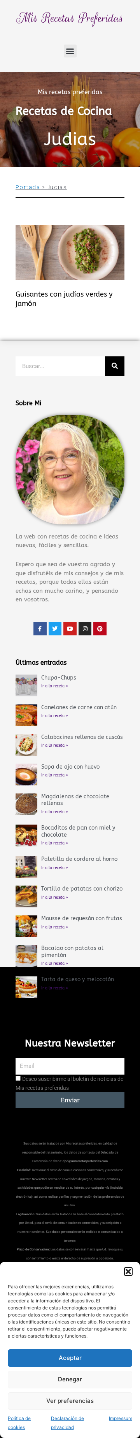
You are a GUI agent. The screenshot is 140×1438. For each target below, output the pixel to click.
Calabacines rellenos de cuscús (82, 737)
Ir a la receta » (54, 686)
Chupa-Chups (58, 677)
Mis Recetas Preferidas (70, 18)
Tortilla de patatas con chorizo (81, 888)
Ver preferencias (70, 1400)
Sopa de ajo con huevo (70, 767)
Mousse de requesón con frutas (81, 918)
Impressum (120, 1418)
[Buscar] (114, 366)
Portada (28, 187)
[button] (128, 1271)
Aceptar (70, 1357)
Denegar (70, 1379)
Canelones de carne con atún (79, 707)
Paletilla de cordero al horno (79, 859)
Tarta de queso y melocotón (77, 979)
